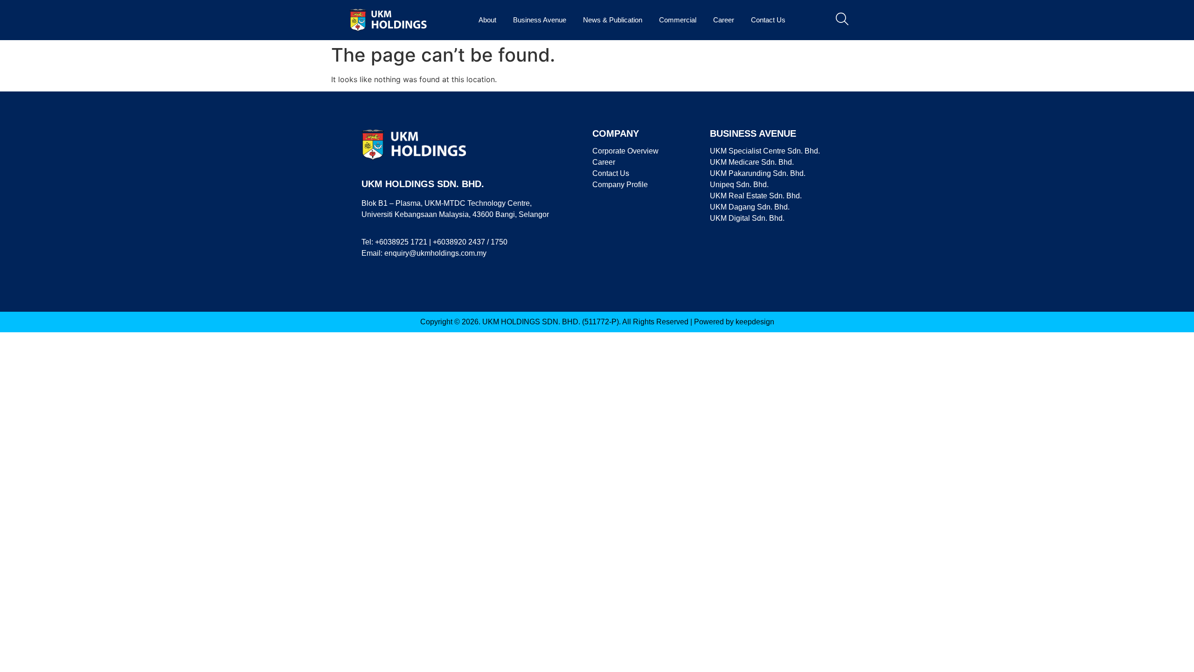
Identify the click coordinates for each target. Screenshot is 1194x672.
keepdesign (755, 322)
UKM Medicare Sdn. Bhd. (752, 162)
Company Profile (620, 185)
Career (723, 20)
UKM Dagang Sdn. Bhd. (750, 207)
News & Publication (612, 20)
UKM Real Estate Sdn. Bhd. (756, 196)
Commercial (677, 20)
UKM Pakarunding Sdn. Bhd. (757, 173)
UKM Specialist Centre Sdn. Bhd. (765, 151)
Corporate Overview (625, 151)
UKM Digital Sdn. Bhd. (747, 218)
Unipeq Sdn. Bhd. (739, 185)
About (487, 20)
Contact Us (768, 20)
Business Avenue (539, 20)
